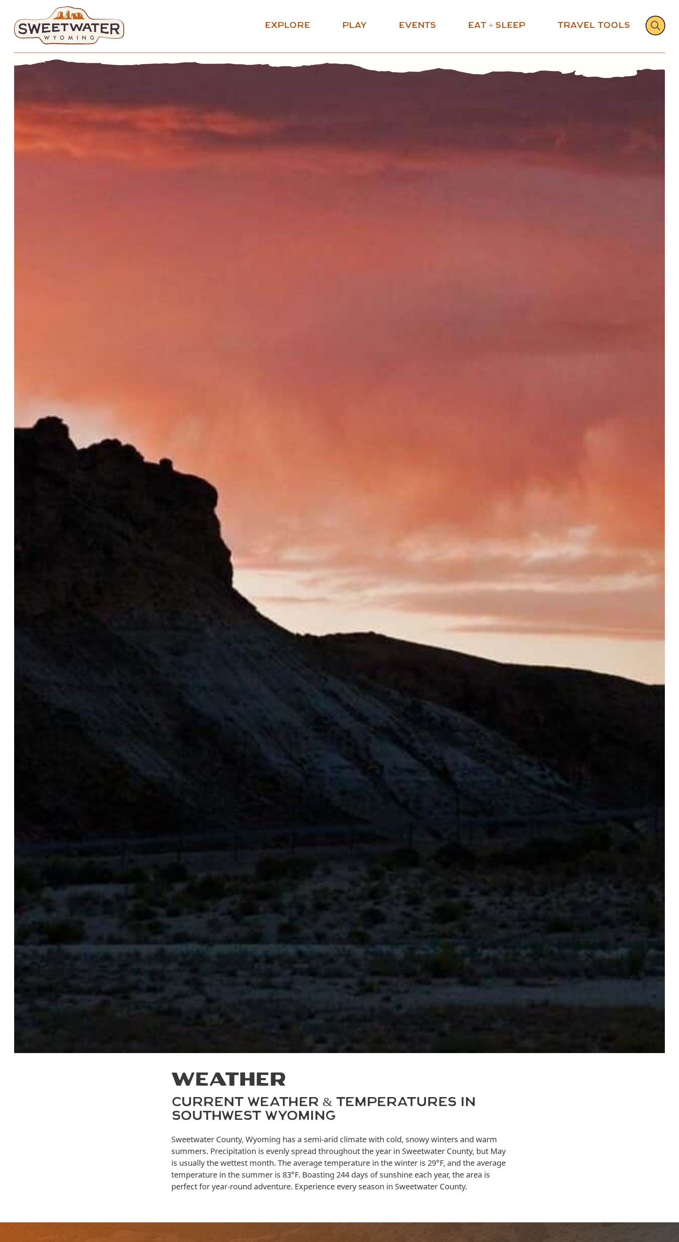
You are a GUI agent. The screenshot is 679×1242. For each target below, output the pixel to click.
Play (354, 25)
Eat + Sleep (497, 25)
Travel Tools (593, 25)
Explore (287, 25)
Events (417, 25)
